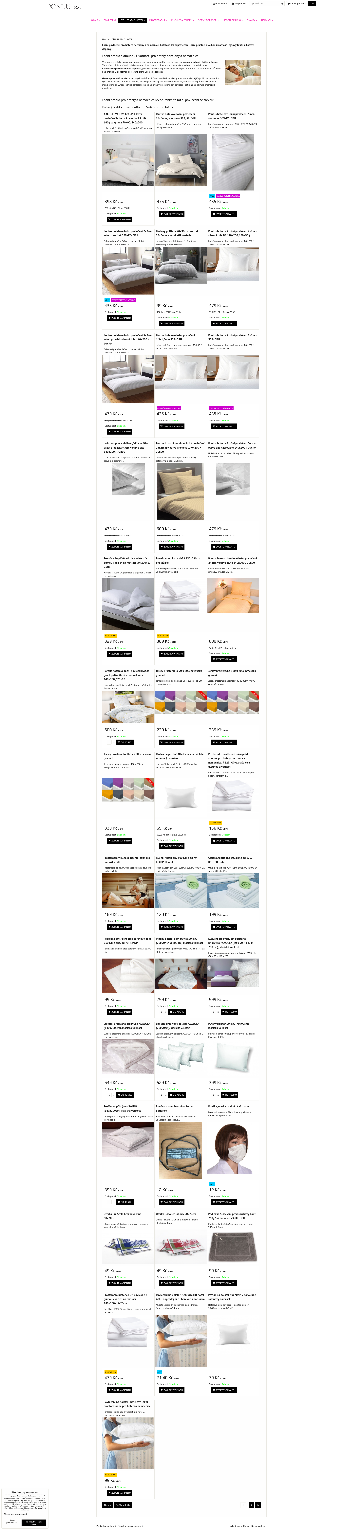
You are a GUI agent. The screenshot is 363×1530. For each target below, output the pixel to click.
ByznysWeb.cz (258, 1526)
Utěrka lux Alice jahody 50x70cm (176, 1214)
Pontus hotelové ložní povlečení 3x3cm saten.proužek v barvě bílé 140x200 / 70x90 (128, 339)
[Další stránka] (258, 1505)
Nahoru (107, 1505)
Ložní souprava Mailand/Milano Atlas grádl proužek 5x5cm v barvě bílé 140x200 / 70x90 (126, 447)
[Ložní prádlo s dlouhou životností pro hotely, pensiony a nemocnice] (243, 72)
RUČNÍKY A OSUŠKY (181, 20)
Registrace (240, 3)
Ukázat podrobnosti (11, 1521)
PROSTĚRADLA (157, 20)
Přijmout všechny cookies (34, 1523)
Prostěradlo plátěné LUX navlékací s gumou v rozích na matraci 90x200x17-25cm (127, 562)
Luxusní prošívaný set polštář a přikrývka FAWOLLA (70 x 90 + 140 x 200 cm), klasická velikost (230, 943)
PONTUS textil (66, 6)
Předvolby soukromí (106, 1526)
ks (113, 742)
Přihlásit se (221, 3)
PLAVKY (251, 20)
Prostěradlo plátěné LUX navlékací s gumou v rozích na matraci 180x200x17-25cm (125, 1299)
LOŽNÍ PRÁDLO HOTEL (131, 20)
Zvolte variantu (120, 219)
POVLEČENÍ (110, 20)
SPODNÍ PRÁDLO (232, 20)
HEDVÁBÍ (266, 20)
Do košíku (126, 742)
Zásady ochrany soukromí (130, 1526)
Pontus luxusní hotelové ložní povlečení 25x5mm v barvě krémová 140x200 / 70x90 (180, 447)
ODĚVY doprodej (208, 20)
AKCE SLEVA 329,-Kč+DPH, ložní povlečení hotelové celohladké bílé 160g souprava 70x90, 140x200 (125, 118)
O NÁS (94, 20)
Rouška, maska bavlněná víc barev (228, 1106)
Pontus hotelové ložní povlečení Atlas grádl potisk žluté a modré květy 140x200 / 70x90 (126, 675)
